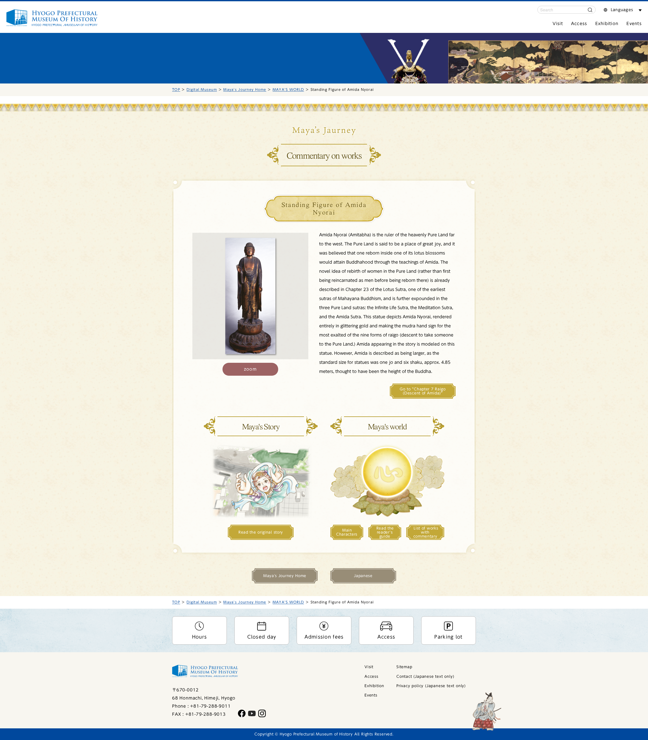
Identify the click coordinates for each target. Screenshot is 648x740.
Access (579, 24)
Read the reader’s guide (385, 532)
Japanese (363, 576)
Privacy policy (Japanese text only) (431, 686)
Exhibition (607, 24)
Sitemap (404, 667)
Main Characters (346, 532)
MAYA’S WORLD (288, 89)
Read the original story (260, 532)
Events (634, 24)
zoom (250, 369)
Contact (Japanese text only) (425, 676)
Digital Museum (202, 89)
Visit (558, 24)
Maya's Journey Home (244, 89)
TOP (176, 89)
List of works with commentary (425, 532)
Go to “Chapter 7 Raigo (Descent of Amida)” (423, 391)
